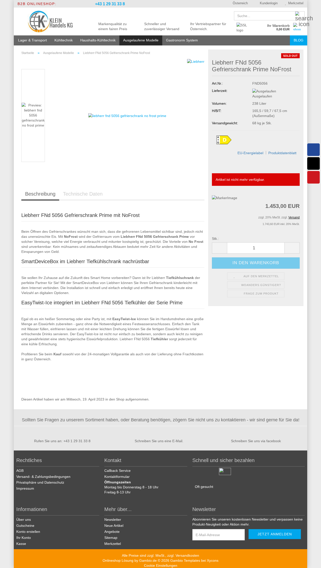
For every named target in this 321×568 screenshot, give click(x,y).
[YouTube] (313, 177)
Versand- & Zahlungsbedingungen (43, 477)
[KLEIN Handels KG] (51, 21)
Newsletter (112, 520)
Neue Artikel (113, 526)
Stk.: (215, 239)
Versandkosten (187, 555)
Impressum (25, 488)
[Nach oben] (311, 560)
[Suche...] (300, 16)
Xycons (212, 560)
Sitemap (110, 538)
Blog (298, 40)
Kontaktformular (117, 477)
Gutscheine (25, 526)
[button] (238, 4)
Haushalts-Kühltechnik (98, 40)
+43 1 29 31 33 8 (109, 4)
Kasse (21, 544)
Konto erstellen (28, 532)
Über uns (23, 520)
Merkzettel (294, 3)
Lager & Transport (32, 40)
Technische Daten (83, 194)
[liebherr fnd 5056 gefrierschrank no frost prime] (127, 115)
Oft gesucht (204, 487)
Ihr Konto (23, 538)
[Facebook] (313, 149)
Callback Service (117, 471)
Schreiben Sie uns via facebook (256, 441)
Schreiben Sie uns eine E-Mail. (159, 441)
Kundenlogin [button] (268, 3)
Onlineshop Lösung (118, 560)
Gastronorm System (182, 40)
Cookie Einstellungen (160, 565)
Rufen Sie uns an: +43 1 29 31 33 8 (62, 441)
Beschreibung (40, 194)
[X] (313, 163)
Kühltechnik (63, 40)
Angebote (112, 532)
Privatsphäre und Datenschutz (40, 482)
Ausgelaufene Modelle (140, 40)
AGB (20, 471)
